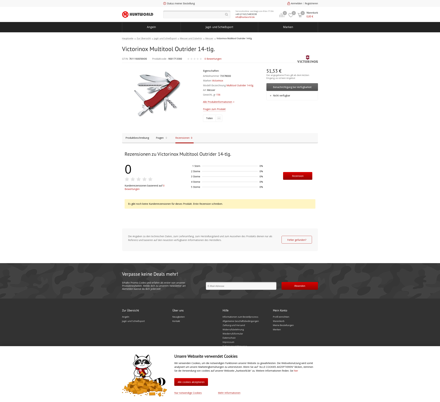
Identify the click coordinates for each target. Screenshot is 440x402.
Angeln (151, 27)
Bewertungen (213, 58)
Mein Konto (280, 310)
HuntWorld (137, 14)
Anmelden (296, 3)
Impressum (228, 342)
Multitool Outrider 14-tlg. (240, 85)
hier (296, 370)
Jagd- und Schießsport (219, 27)
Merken (277, 329)
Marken (288, 27)
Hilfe (226, 310)
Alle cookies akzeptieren (191, 382)
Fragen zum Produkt (214, 109)
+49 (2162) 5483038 (246, 14)
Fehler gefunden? (296, 239)
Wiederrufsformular (233, 333)
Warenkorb (278, 321)
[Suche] (196, 14)
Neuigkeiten (178, 317)
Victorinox (217, 80)
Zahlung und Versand (234, 325)
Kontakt (176, 321)
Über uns (178, 310)
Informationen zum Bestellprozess (240, 317)
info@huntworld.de (245, 17)
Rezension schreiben (298, 177)
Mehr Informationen (229, 392)
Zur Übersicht (130, 310)
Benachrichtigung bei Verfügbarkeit (292, 87)
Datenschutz (229, 338)
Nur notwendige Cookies (188, 392)
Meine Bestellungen (283, 325)
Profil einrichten (281, 317)
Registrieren (311, 3)
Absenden (299, 285)
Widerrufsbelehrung (233, 329)
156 (218, 94)
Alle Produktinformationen (217, 101)
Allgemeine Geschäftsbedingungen (241, 321)
